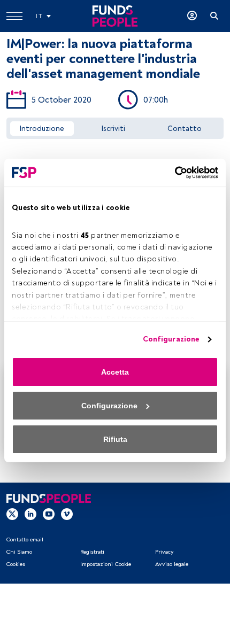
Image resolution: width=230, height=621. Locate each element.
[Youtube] (49, 513)
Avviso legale (171, 564)
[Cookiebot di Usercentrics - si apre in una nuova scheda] (171, 172)
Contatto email (24, 539)
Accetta (115, 372)
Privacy (164, 551)
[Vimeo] (67, 513)
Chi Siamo (19, 551)
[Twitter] (12, 513)
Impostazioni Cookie (105, 564)
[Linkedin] (30, 513)
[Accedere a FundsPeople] (192, 16)
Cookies (15, 564)
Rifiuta (115, 439)
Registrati (92, 551)
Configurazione (171, 339)
